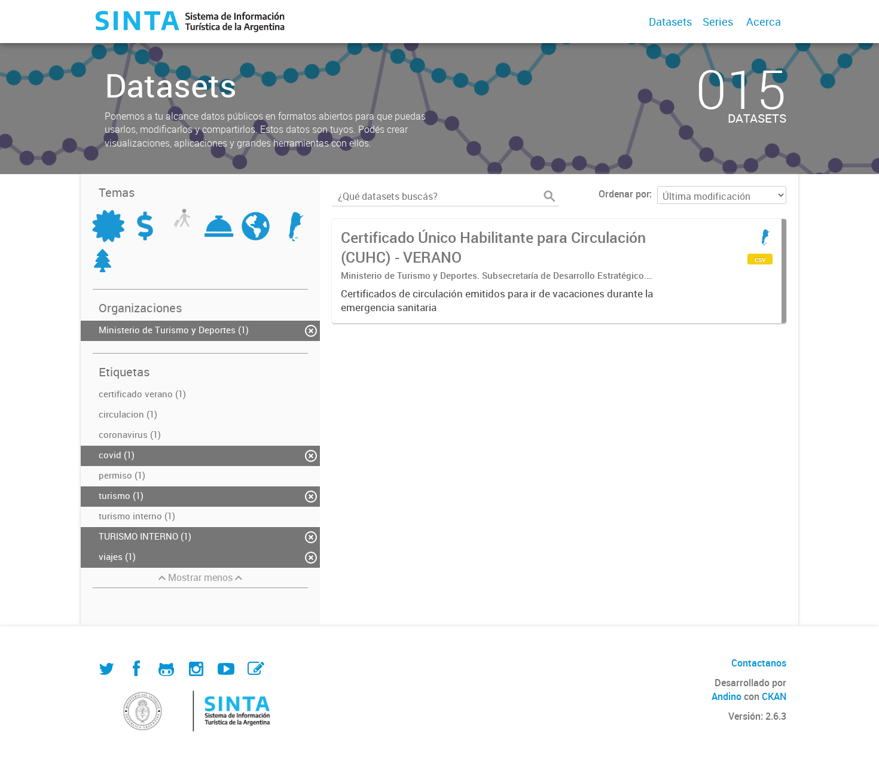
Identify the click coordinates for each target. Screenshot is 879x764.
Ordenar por (624, 194)
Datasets (670, 21)
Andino (726, 696)
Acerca (763, 21)
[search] (549, 196)
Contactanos (758, 662)
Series (718, 21)
